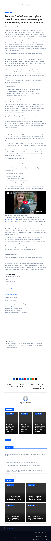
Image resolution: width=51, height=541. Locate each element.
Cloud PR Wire (9, 12)
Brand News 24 (8, 306)
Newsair (11, 538)
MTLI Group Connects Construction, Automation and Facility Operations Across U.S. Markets (35, 519)
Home (30, 532)
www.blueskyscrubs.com (11, 219)
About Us (35, 532)
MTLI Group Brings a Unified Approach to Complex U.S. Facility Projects (40, 428)
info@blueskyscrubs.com (11, 294)
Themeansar (17, 538)
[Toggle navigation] (5, 5)
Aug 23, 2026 (9, 431)
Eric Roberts (11, 26)
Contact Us (38, 536)
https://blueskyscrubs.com (11, 288)
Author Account (43, 539)
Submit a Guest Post (42, 532)
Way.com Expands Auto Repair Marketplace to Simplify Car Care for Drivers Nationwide (24, 458)
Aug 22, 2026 (23, 431)
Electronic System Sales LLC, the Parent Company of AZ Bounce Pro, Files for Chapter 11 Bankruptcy (15, 499)
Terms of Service (35, 539)
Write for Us (44, 536)
